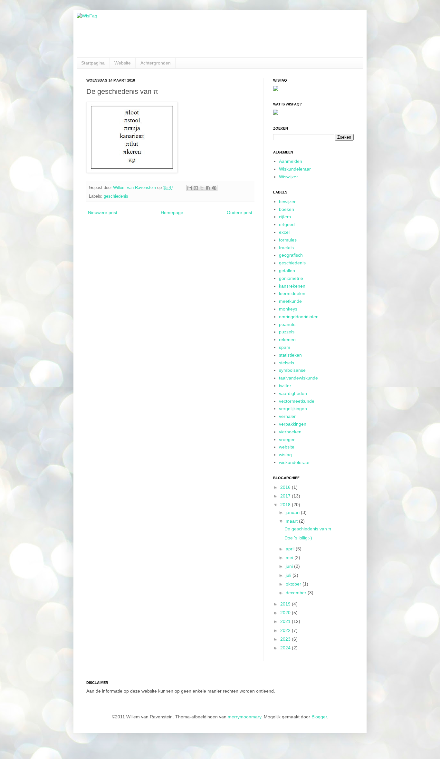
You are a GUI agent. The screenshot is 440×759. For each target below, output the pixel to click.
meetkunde (290, 301)
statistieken (290, 355)
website (286, 446)
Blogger (319, 716)
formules (288, 239)
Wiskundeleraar (295, 169)
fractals (286, 247)
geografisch (291, 255)
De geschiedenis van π (307, 528)
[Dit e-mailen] (190, 188)
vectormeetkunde (296, 401)
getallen (287, 270)
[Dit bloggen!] (196, 188)
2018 (286, 504)
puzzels (286, 331)
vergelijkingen (293, 408)
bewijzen (288, 201)
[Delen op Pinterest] (214, 188)
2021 (286, 621)
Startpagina (93, 62)
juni (290, 566)
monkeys (288, 308)
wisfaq (285, 454)
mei (290, 557)
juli (289, 575)
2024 (286, 647)
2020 (286, 612)
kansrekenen (292, 286)
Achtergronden (155, 62)
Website (122, 62)
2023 (286, 639)
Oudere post (239, 212)
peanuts (287, 324)
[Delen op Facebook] (208, 188)
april (291, 548)
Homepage (172, 212)
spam (284, 347)
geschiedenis (116, 196)
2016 (286, 487)
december (297, 592)
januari (293, 512)
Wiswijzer (288, 176)
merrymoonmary (244, 716)
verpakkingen (292, 424)
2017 (286, 495)
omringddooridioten (299, 316)
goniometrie (291, 278)
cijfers (285, 216)
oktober (294, 583)
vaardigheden (293, 393)
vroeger (287, 439)
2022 (286, 630)
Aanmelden (290, 161)
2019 (286, 603)
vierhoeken (290, 431)
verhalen (288, 416)
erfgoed (287, 224)
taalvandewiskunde (298, 377)
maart (292, 521)
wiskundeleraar (294, 462)
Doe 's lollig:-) (298, 537)
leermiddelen (292, 293)
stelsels (286, 362)
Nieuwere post (102, 212)
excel (284, 232)
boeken (286, 209)
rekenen (287, 339)
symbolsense (292, 370)
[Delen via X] (202, 188)
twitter (285, 385)
